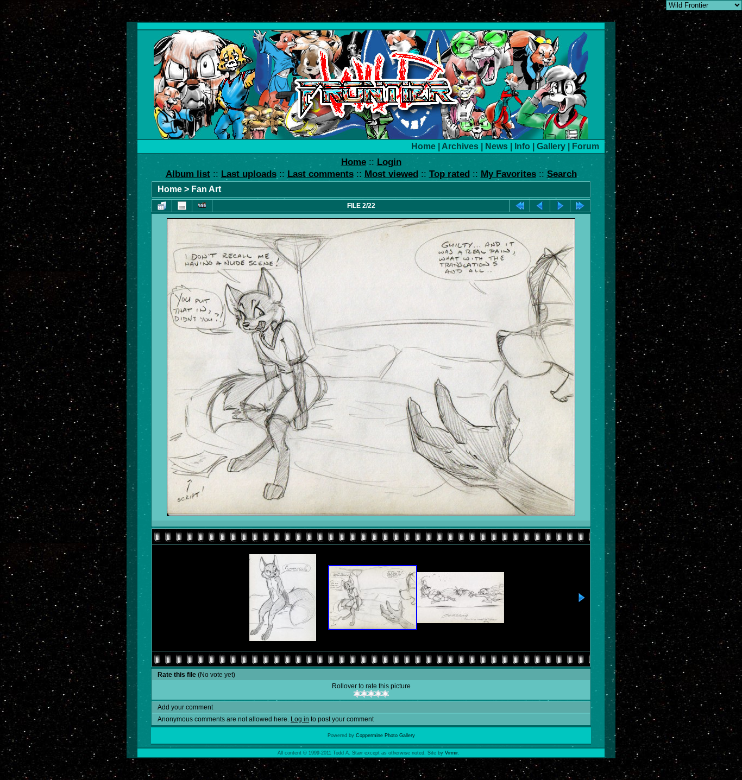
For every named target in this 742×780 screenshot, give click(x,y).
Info (522, 146)
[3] (371, 693)
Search (562, 174)
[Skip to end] (580, 206)
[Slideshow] (202, 206)
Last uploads (248, 174)
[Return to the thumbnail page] (162, 206)
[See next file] (560, 206)
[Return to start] (520, 206)
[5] (385, 693)
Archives (460, 146)
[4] (378, 693)
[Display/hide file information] (182, 206)
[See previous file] (540, 206)
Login (389, 162)
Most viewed (391, 174)
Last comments (320, 174)
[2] (364, 693)
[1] (357, 693)
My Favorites (508, 174)
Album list (188, 174)
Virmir (451, 753)
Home (423, 146)
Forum (585, 146)
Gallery (551, 146)
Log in (300, 719)
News (496, 146)
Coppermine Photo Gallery (385, 735)
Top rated (449, 174)
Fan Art (206, 189)
